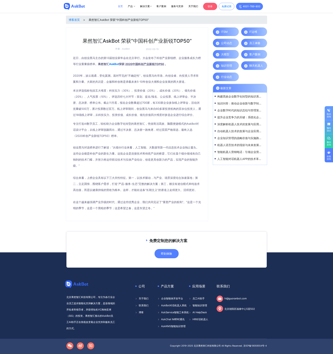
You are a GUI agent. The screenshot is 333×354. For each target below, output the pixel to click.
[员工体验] (263, 43)
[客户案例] (263, 54)
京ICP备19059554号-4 (255, 345)
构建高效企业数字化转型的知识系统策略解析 (245, 96)
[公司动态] (235, 43)
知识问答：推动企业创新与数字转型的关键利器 (246, 103)
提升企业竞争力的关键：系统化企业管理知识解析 (247, 117)
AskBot (126, 49)
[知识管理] (235, 65)
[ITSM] (235, 32)
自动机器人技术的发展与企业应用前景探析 (243, 131)
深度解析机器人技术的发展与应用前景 (240, 124)
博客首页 (74, 20)
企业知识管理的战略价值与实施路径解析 (242, 138)
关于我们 (193, 6)
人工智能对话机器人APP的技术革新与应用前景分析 (249, 159)
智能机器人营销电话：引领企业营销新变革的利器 (247, 152)
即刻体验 (166, 253)
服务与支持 (177, 6)
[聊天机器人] (263, 65)
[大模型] (235, 54)
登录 (210, 6)
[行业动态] (235, 77)
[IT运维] (263, 32)
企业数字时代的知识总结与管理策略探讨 (242, 110)
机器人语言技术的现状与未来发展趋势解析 (243, 145)
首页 (120, 6)
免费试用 (226, 6)
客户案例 (161, 6)
